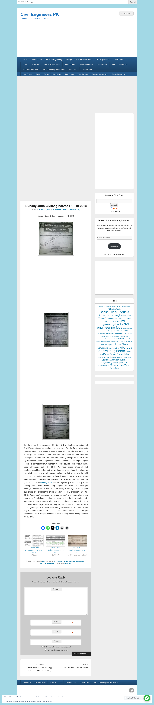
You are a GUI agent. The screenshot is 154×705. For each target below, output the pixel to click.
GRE (111, 344)
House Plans (56, 74)
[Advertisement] (77, 40)
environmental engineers (106, 339)
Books (46, 74)
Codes (38, 74)
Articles (25, 59)
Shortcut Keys (71, 682)
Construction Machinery (100, 74)
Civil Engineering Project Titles (53, 69)
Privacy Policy (40, 682)
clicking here (46, 482)
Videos (121, 365)
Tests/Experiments (103, 59)
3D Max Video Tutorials (123, 306)
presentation (102, 357)
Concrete (124, 330)
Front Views (69, 74)
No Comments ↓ (74, 210)
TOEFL (25, 64)
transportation (104, 365)
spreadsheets (122, 357)
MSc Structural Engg (84, 59)
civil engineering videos (113, 331)
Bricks (129, 315)
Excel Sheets (27, 74)
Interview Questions (30, 69)
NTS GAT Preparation (52, 64)
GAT (120, 341)
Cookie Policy (47, 701)
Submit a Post (87, 69)
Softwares (123, 64)
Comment (56, 589)
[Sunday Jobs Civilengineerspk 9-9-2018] (55, 540)
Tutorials (114, 365)
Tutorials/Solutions (86, 64)
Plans (106, 354)
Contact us (27, 682)
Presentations (70, 64)
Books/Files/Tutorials (114, 311)
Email (56, 631)
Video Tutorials (82, 74)
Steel (129, 357)
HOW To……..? (55, 682)
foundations (114, 341)
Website (56, 641)
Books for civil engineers (112, 315)
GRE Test (36, 64)
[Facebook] (131, 690)
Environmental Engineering (119, 336)
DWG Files (73, 69)
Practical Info (102, 64)
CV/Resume (118, 59)
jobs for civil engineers (76, 561)
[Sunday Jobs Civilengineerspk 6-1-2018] (77, 540)
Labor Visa (84, 682)
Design (69, 59)
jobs (122, 347)
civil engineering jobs (61, 561)
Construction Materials (123, 333)
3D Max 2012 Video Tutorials (107, 306)
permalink (67, 563)
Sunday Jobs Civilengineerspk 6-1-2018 (77, 550)
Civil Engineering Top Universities (105, 682)
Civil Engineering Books (112, 322)
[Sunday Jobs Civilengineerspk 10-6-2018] (34, 540)
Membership (37, 59)
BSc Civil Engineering (54, 59)
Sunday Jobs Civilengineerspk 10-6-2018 (33, 550)
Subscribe (114, 246)
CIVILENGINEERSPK (60, 210)
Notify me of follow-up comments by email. (57, 647)
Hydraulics (101, 347)
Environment (105, 336)
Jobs (113, 64)
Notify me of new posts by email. (57, 650)
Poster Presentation (119, 74)
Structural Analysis (110, 359)
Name (56, 622)
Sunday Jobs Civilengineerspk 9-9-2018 (56, 550)
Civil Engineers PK (39, 14)
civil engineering (121, 318)
